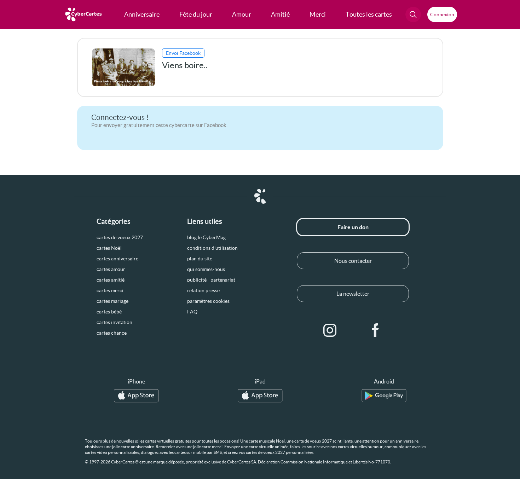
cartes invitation (114, 322)
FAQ (192, 311)
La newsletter (352, 293)
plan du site (199, 258)
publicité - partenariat (211, 280)
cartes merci (110, 290)
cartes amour (111, 269)
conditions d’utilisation (212, 248)
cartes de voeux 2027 (120, 237)
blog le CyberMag (206, 237)
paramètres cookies (208, 301)
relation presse (203, 290)
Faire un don (353, 227)
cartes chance (112, 333)
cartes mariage (112, 301)
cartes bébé (109, 311)
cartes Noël (109, 248)
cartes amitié (111, 280)
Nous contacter (353, 261)
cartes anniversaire (117, 258)
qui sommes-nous (206, 269)
